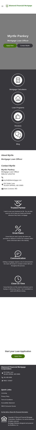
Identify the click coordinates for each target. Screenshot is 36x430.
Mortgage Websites (14, 423)
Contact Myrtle (25, 45)
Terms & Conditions (7, 399)
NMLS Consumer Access (8, 406)
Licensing (4, 393)
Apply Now (10, 45)
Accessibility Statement (8, 403)
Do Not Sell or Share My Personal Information (14, 412)
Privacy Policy (5, 396)
